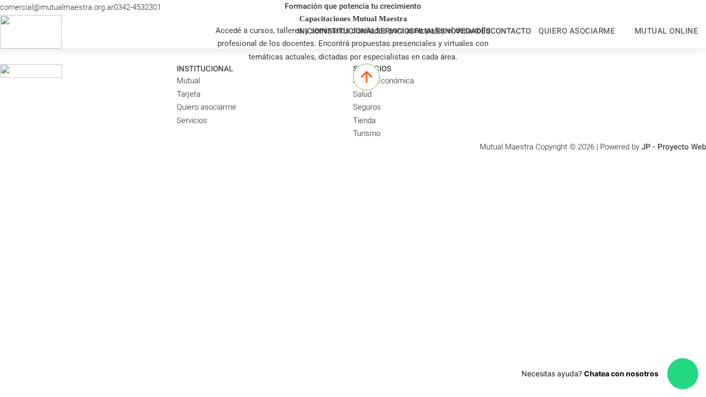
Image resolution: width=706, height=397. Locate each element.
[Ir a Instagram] (691, 7)
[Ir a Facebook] (701, 7)
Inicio (308, 31)
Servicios (395, 31)
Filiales (429, 31)
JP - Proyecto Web (673, 146)
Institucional (347, 31)
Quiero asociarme (577, 31)
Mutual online (667, 31)
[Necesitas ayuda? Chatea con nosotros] (682, 373)
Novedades (467, 31)
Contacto (510, 31)
